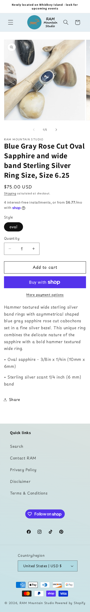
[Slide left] (33, 129)
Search (17, 446)
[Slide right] (56, 129)
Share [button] (14, 399)
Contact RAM (23, 458)
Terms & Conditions (29, 493)
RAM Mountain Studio (37, 603)
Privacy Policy (23, 469)
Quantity (12, 238)
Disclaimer (20, 481)
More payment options (45, 294)
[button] (10, 22)
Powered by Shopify (70, 603)
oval (14, 226)
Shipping (10, 193)
